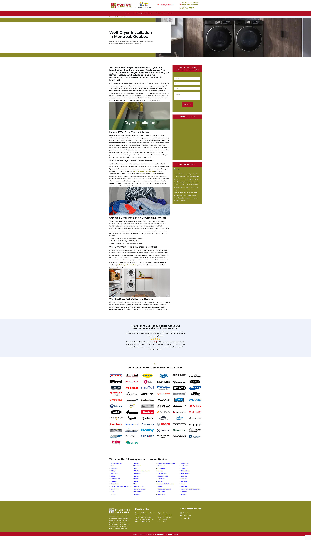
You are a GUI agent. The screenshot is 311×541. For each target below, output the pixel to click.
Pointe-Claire (161, 478)
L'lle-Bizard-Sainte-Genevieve (142, 471)
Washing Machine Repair (142, 521)
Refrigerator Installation (165, 517)
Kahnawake (137, 465)
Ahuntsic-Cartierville (116, 463)
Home (127, 13)
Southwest (183, 478)
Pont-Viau (160, 481)
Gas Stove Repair (140, 515)
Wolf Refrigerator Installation (127, 265)
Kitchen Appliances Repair (143, 517)
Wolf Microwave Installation (144, 171)
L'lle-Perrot (137, 473)
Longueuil (137, 494)
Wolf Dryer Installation (120, 17)
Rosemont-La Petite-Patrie (164, 489)
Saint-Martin (184, 468)
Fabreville (136, 463)
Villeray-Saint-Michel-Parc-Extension (190, 489)
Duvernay (113, 494)
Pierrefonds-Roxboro (163, 476)
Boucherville (114, 473)
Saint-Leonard (184, 465)
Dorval (112, 491)
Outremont (160, 471)
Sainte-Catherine (185, 471)
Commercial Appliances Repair (144, 513)
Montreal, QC (187, 518)
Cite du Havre (114, 484)
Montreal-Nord (161, 468)
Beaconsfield (114, 468)
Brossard (113, 476)
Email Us (185, 513)
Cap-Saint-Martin (115, 478)
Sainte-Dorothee (185, 473)
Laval (135, 484)
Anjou (112, 465)
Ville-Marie (184, 486)
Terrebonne (184, 481)
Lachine (136, 478)
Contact (170, 13)
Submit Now (187, 104)
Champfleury (114, 481)
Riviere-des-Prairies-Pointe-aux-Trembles (166, 485)
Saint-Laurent (184, 463)
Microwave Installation (165, 515)
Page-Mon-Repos (162, 473)
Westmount (184, 494)
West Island (184, 491)
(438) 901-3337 (186, 8)
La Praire (136, 476)
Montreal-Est (161, 465)
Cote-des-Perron (115, 489)
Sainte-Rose (184, 476)
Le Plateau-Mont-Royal (140, 489)
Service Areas (160, 13)
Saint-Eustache (161, 494)
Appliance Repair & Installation (142, 13)
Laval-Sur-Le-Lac (139, 486)
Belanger (113, 471)
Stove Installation (163, 519)
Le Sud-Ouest (137, 491)
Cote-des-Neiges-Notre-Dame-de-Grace (121, 486)
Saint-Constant (161, 491)
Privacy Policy (162, 521)
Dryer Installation (163, 513)
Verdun (183, 484)
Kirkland (136, 468)
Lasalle (136, 481)
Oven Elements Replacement (144, 519)
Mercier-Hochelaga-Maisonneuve (166, 463)
